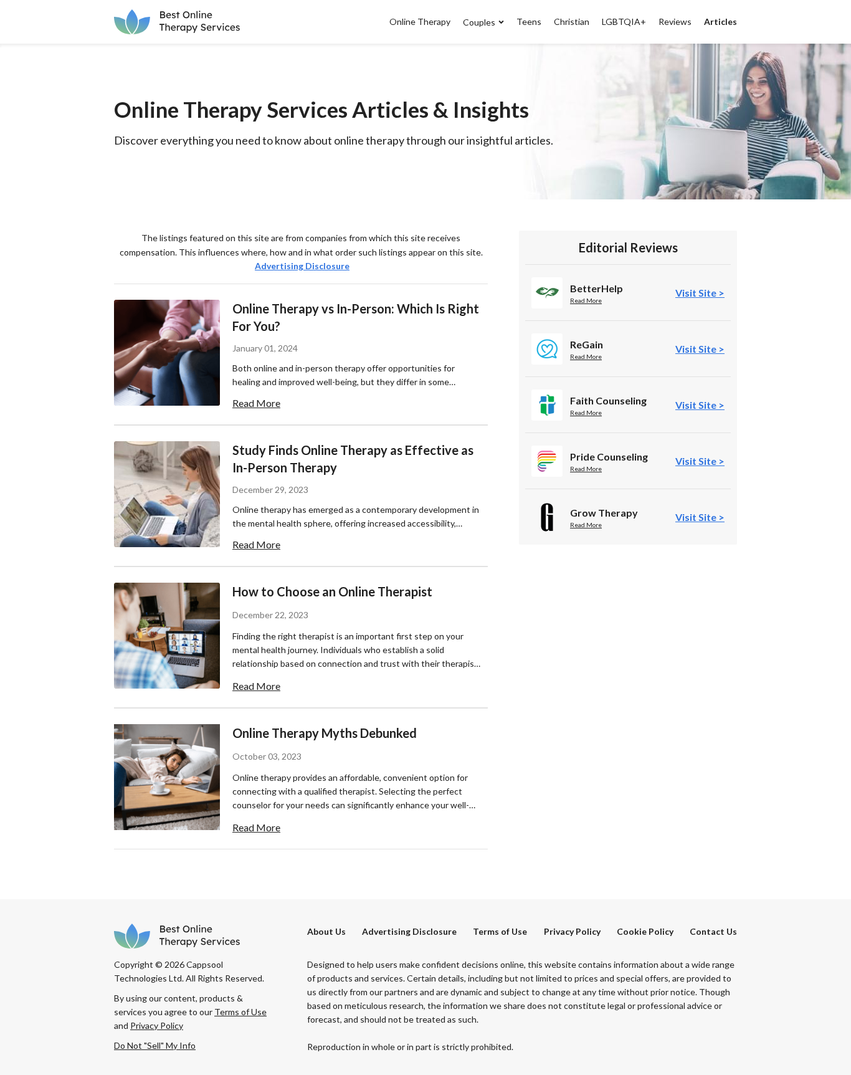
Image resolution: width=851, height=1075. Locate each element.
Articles (720, 21)
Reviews (675, 21)
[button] (477, 22)
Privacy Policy (572, 931)
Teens (528, 21)
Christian (571, 21)
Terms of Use (500, 931)
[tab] (700, 293)
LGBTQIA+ (624, 21)
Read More (586, 300)
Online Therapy (419, 21)
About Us (326, 931)
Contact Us (713, 931)
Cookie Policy (645, 931)
